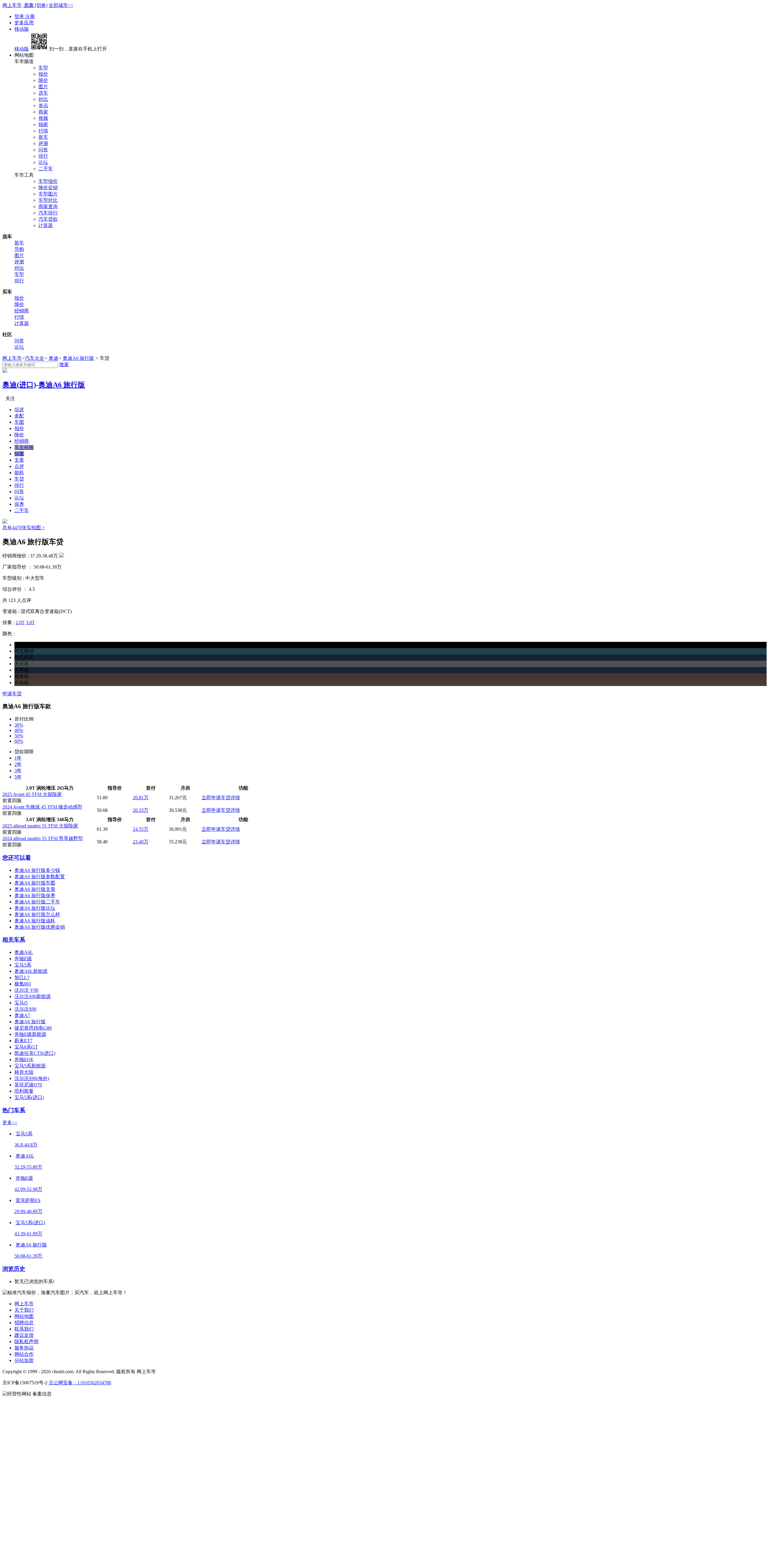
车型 (43, 67)
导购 (19, 249)
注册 (30, 16)
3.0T (30, 622)
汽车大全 (34, 358)
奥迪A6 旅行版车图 (34, 882)
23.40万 (140, 841)
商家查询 (48, 206)
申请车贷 (12, 693)
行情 (43, 130)
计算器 (45, 225)
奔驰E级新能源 (30, 1034)
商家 (43, 111)
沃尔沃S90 (25, 1009)
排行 (43, 156)
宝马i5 (21, 1002)
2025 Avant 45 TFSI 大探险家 (32, 794)
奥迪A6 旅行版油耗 (34, 920)
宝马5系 (22, 964)
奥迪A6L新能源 (30, 971)
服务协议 (24, 1347)
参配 (19, 415)
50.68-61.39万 (28, 1255)
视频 (43, 118)
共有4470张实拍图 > (23, 527)
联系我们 (24, 1328)
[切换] (41, 5)
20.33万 (140, 810)
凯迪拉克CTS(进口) (34, 1053)
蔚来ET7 (23, 1040)
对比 (43, 99)
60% (18, 741)
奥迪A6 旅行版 (78, 358)
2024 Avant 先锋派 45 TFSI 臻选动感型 (42, 806)
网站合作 (24, 1354)
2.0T (20, 622)
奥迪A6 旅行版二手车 (37, 901)
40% (18, 730)
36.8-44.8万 (26, 1144)
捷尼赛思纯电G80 (33, 1028)
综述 (19, 409)
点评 (19, 466)
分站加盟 (24, 1360)
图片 (43, 86)
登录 (19, 16)
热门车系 (13, 1110)
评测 (43, 143)
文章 (19, 460)
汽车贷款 (48, 219)
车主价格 (24, 447)
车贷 (19, 478)
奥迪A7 (22, 1015)
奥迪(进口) (19, 385)
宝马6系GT (26, 1046)
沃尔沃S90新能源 (32, 996)
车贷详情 (230, 797)
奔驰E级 (23, 958)
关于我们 (24, 1310)
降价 (43, 80)
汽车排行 (48, 212)
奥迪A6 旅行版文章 (34, 889)
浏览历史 (13, 1269)
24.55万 (140, 829)
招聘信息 (24, 1322)
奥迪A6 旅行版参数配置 (39, 876)
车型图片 (48, 193)
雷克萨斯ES (28, 1200)
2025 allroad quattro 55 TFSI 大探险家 (40, 825)
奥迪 (53, 358)
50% (18, 735)
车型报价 (48, 181)
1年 (18, 757)
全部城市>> (61, 5)
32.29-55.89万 (28, 1167)
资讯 (43, 105)
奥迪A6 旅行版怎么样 (37, 914)
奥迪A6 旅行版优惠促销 (39, 927)
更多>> (9, 1122)
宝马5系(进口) (29, 1097)
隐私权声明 (26, 1341)
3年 (18, 770)
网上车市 (12, 5)
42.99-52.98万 (28, 1189)
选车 (43, 93)
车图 (19, 422)
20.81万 (140, 797)
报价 (43, 74)
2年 (18, 764)
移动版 (21, 29)
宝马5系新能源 (30, 1065)
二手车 (45, 168)
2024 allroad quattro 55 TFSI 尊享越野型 (42, 838)
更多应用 (24, 22)
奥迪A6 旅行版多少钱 (37, 870)
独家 (43, 124)
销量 (19, 453)
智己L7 (21, 977)
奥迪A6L (23, 952)
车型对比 (48, 200)
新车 (43, 137)
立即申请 (211, 797)
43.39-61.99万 (28, 1233)
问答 (43, 149)
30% (18, 724)
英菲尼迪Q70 (28, 1084)
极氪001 (22, 983)
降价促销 (48, 187)
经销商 (21, 310)
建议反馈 (24, 1335)
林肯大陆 (24, 1072)
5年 (18, 776)
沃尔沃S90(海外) (31, 1078)
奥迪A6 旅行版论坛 (34, 908)
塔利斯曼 (24, 1091)
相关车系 (13, 939)
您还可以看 (16, 857)
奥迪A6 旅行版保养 (34, 895)
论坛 (43, 162)
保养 (19, 504)
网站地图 (24, 1316)
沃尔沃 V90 (26, 990)
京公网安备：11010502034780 (80, 1382)
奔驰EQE (24, 1059)
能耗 (19, 472)
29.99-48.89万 (28, 1211)
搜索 (64, 364)
